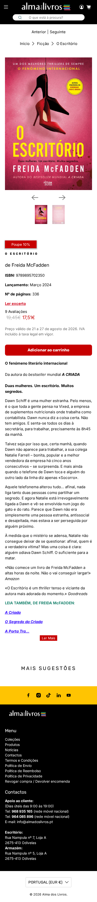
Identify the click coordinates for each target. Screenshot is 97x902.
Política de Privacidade (23, 776)
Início (25, 43)
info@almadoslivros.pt (35, 822)
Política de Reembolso (23, 771)
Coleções (12, 739)
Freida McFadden (30, 265)
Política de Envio (18, 765)
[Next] (62, 197)
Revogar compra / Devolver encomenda (37, 781)
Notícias (11, 750)
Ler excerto (15, 303)
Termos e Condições (21, 760)
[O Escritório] (48, 123)
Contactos (13, 755)
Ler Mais (48, 638)
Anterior (39, 31)
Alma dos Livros (54, 894)
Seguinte (58, 31)
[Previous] (35, 197)
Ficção (43, 43)
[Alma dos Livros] (46, 6)
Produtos (12, 744)
